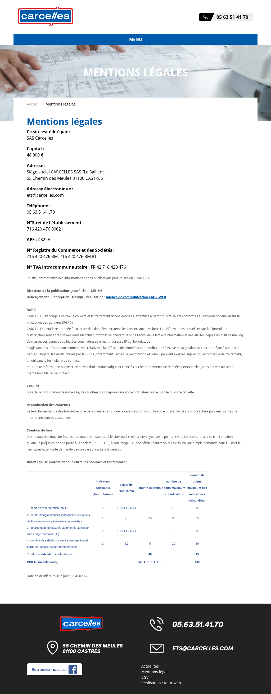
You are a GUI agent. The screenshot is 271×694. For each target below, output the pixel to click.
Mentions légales (156, 671)
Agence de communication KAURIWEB (136, 297)
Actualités (150, 666)
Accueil (33, 104)
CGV (144, 677)
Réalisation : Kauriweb (161, 682)
